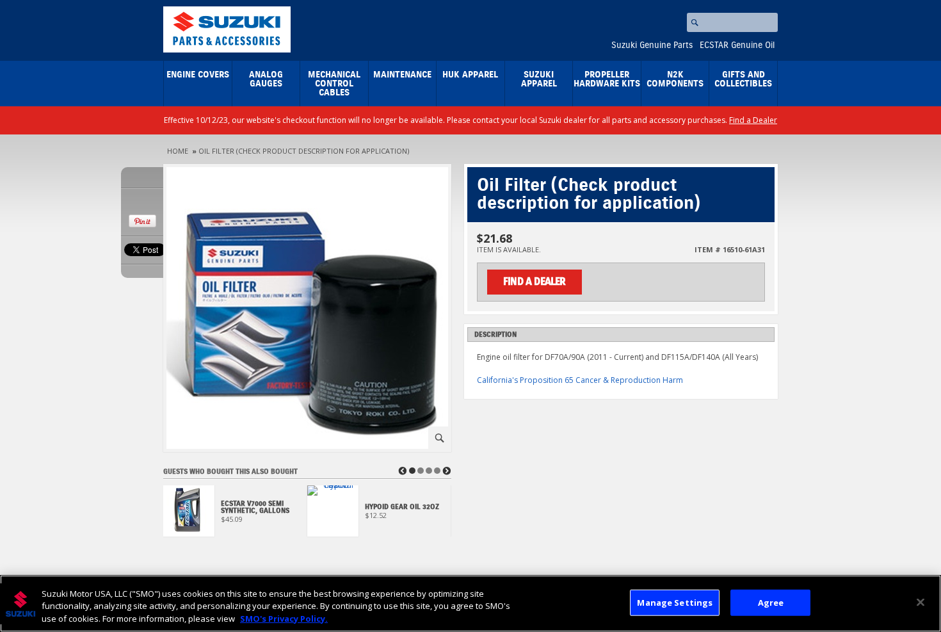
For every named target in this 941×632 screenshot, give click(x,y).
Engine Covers (197, 75)
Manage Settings (674, 602)
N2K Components (675, 79)
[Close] (920, 602)
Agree (771, 602)
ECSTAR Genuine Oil (737, 45)
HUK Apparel (470, 75)
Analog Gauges (266, 79)
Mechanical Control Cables (334, 84)
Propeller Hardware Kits (607, 79)
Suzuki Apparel (539, 79)
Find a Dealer (753, 120)
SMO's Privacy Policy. (284, 618)
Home (177, 151)
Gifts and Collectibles (743, 79)
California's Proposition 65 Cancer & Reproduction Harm (580, 380)
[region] (470, 603)
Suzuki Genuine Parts (652, 45)
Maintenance (402, 75)
